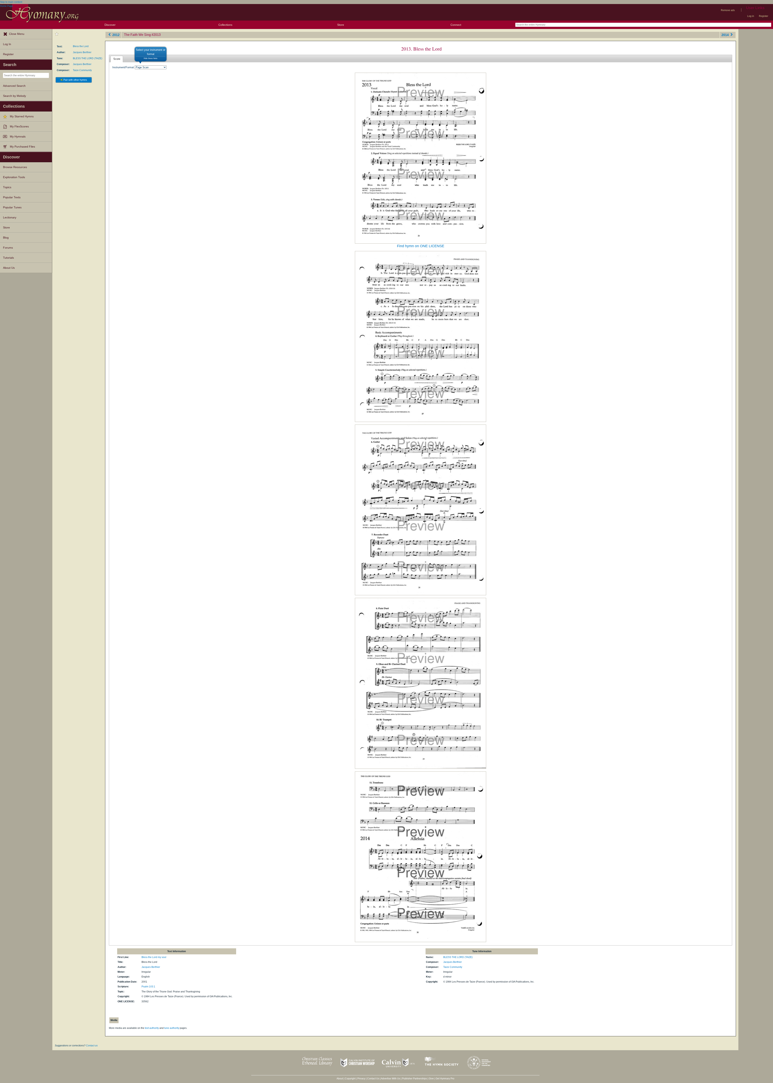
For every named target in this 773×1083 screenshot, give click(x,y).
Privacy (361, 1078)
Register (763, 16)
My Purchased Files (22, 146)
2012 (116, 34)
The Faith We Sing (137, 34)
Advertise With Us (390, 1078)
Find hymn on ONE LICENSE (420, 246)
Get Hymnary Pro (445, 1078)
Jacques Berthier (82, 52)
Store (340, 24)
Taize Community (82, 70)
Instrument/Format (123, 67)
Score (116, 58)
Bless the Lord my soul (154, 957)
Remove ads (728, 10)
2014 (725, 34)
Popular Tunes (12, 207)
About (340, 1078)
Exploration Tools (14, 177)
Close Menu (16, 33)
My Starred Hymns (22, 116)
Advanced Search (14, 85)
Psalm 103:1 (148, 986)
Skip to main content (11, 2)
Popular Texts (12, 197)
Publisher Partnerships (414, 1078)
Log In (7, 44)
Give (431, 1078)
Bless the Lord (81, 46)
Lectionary (9, 217)
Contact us (92, 1045)
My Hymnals (18, 136)
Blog (6, 237)
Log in (750, 16)
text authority (152, 1028)
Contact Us (373, 1078)
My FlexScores (19, 126)
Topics (7, 187)
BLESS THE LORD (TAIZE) (87, 58)
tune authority (171, 1028)
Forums (8, 247)
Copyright (350, 1078)
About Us (9, 267)
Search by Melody (14, 95)
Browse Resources (15, 167)
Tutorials (8, 257)
